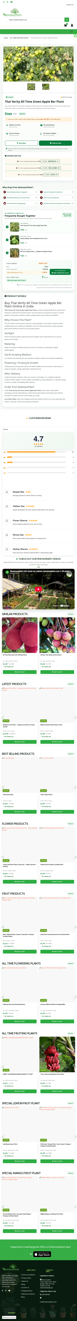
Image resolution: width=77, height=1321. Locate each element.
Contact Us (70, 5)
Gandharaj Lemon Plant (10, 1144)
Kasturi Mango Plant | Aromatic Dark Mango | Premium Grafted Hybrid (17, 1215)
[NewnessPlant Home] (11, 12)
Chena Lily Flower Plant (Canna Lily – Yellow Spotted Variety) (19, 865)
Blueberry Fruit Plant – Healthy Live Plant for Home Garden (19, 725)
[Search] (66, 20)
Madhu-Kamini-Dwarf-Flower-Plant (51, 725)
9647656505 (45, 1294)
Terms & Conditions (28, 1275)
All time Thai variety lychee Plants (51, 655)
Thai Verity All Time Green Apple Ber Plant (33, 225)
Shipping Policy (27, 1291)
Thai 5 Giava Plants (46, 794)
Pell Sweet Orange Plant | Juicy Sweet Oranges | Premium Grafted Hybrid (55, 1145)
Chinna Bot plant (8, 794)
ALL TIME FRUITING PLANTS (19, 38)
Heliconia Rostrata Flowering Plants (14, 1004)
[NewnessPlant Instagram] (5, 1290)
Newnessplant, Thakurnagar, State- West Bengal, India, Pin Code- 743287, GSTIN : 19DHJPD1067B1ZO (48, 1284)
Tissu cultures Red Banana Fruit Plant (52, 1074)
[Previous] (2, 646)
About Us (25, 1281)
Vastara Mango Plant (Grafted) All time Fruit (33, 238)
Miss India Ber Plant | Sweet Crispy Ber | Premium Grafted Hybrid (18, 935)
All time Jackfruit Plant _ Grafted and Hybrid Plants (36, 251)
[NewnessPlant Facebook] (2, 1290)
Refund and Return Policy (28, 1295)
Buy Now (22, 143)
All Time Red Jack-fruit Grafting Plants (15, 655)
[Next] (75, 646)
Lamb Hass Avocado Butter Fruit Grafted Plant (54, 934)
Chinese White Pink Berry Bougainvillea (52, 1004)
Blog (23, 1284)
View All (70, 614)
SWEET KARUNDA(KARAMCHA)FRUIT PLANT (18, 1074)
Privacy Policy (26, 1278)
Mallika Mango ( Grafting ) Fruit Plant (51, 1214)
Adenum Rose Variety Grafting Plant (51, 864)
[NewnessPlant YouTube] (9, 1290)
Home (6, 38)
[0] (65, 25)
